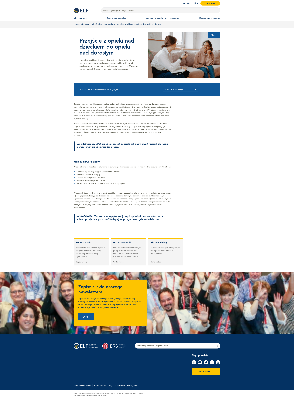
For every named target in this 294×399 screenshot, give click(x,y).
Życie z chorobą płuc (105, 24)
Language (195, 3)
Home (76, 24)
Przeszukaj (177, 346)
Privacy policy (133, 385)
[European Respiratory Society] (115, 346)
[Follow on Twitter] (206, 364)
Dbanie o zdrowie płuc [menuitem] (209, 18)
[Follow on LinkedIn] (212, 364)
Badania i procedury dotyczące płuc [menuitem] (162, 18)
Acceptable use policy (103, 385)
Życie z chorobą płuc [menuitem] (116, 18)
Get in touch (204, 371)
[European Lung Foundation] (86, 10)
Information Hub (88, 24)
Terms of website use (82, 385)
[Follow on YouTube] (200, 364)
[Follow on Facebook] (194, 364)
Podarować (210, 3)
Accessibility (119, 385)
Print (213, 35)
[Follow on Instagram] (218, 364)
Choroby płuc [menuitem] (80, 18)
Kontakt (186, 3)
